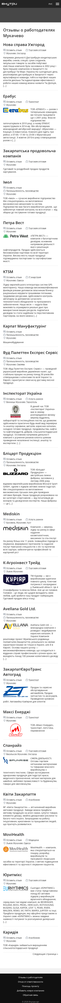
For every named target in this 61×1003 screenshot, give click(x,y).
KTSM (8, 271)
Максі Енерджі (16, 711)
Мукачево (11, 53)
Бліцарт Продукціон (22, 453)
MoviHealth (13, 834)
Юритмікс (12, 874)
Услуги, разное (36, 398)
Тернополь (31, 402)
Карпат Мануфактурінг (24, 326)
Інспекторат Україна (22, 393)
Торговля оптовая (37, 50)
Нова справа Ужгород (23, 44)
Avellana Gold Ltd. (19, 608)
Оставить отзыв (14, 50)
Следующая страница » (45, 953)
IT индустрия (35, 277)
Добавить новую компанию (30, 990)
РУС (50, 4)
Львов (9, 571)
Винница (10, 402)
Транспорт (34, 101)
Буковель (10, 522)
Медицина (34, 840)
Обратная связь (30, 995)
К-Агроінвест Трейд (21, 562)
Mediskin (11, 513)
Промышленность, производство (22, 190)
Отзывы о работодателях (30, 977)
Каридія (10, 932)
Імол (7, 182)
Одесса (20, 280)
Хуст (29, 522)
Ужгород (21, 53)
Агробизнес (34, 799)
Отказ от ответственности (30, 981)
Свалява (21, 364)
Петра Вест (13, 222)
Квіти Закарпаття (19, 794)
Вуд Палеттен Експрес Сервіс (30, 352)
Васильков (11, 754)
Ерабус (9, 96)
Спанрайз (12, 745)
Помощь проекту (30, 986)
